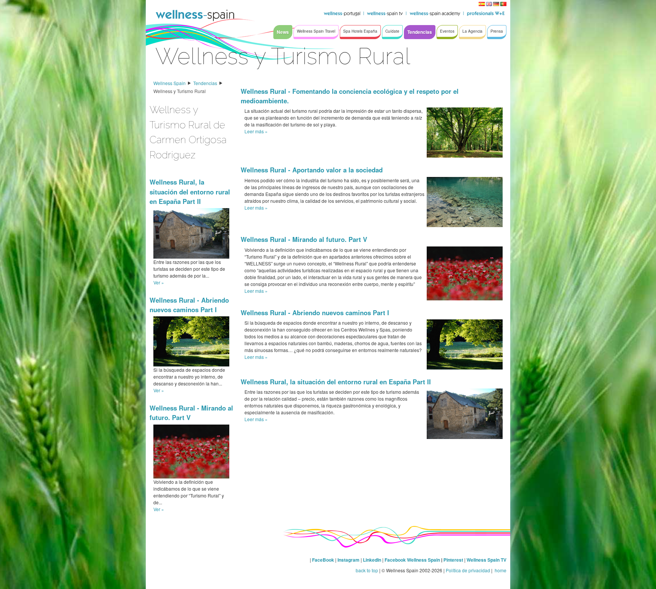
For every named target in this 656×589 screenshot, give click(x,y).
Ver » (158, 282)
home (500, 570)
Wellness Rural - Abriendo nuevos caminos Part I (189, 304)
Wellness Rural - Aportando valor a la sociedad (312, 169)
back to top (367, 570)
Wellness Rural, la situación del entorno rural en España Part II (190, 191)
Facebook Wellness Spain (412, 559)
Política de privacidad (468, 570)
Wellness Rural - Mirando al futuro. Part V (304, 239)
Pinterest (453, 559)
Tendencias (205, 83)
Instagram (348, 559)
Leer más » (256, 131)
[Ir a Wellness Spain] (195, 15)
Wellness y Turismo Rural (179, 91)
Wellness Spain (169, 83)
